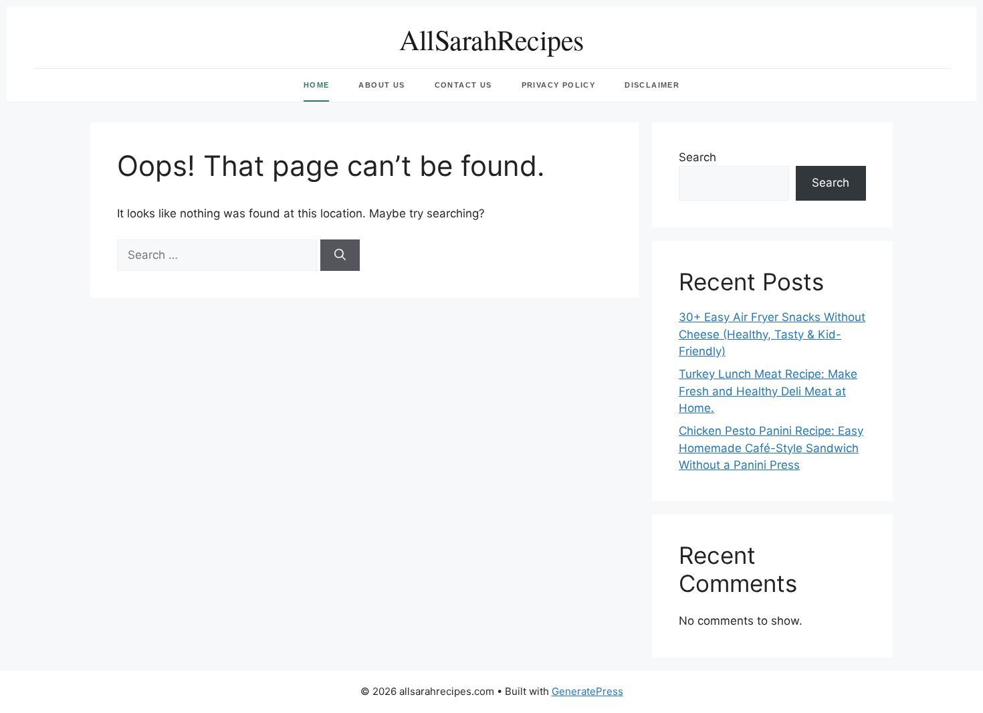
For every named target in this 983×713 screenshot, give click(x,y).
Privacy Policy (559, 85)
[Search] (340, 255)
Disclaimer (652, 85)
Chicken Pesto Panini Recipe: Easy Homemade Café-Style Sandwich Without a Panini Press (771, 448)
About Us (381, 85)
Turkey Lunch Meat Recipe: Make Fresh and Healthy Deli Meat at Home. (768, 391)
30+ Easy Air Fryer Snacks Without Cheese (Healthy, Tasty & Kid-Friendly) (772, 334)
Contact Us (463, 85)
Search (697, 157)
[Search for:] (218, 255)
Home (317, 85)
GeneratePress (587, 691)
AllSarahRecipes (491, 39)
